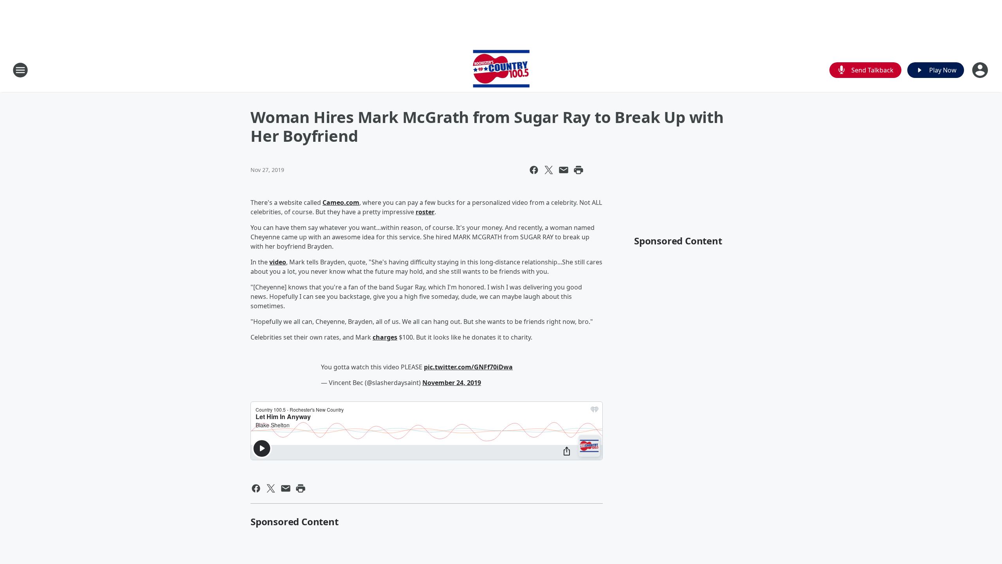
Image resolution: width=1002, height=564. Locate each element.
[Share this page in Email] (563, 169)
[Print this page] (578, 169)
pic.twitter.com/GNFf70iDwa (468, 367)
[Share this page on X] (548, 169)
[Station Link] (501, 69)
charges (385, 337)
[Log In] (980, 70)
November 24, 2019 (451, 382)
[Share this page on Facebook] (533, 169)
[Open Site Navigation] (20, 70)
